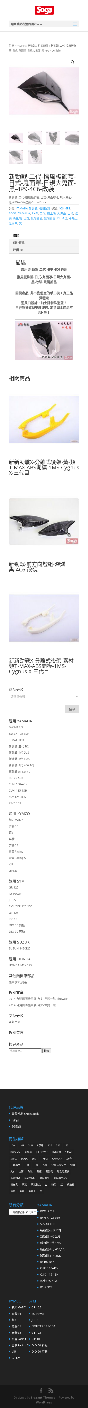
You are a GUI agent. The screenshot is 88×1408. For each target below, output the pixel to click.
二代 (42, 213)
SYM (34, 1158)
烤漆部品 (36, 1184)
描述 (16, 235)
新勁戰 (17, 218)
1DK (12, 1145)
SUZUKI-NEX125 (19, 948)
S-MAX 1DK (16, 740)
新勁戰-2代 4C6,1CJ (21, 765)
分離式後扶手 (58, 1165)
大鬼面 (61, 213)
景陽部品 (36, 218)
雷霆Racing (16, 851)
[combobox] (44, 696)
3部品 (15, 1120)
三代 (26, 1165)
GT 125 (13, 913)
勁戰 (72, 1165)
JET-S (12, 900)
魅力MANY (16, 820)
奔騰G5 (13, 839)
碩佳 (64, 218)
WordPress (44, 1402)
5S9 (58, 1145)
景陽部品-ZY (52, 218)
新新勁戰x (29, 1178)
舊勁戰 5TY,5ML (19, 772)
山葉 (70, 213)
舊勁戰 (70, 1184)
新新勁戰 (15, 1178)
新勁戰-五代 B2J (19, 746)
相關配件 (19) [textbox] (22, 1212)
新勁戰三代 (63, 1171)
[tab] (44, 235)
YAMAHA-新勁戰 (26, 45)
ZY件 (35, 213)
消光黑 (14, 1184)
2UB (30, 1145)
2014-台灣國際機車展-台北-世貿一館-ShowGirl (38, 999)
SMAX (13, 1158)
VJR (11, 864)
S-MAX (68, 1152)
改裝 (30, 1171)
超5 (11, 832)
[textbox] (44, 697)
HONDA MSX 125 (20, 965)
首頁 (11, 45)
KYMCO (56, 1152)
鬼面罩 (13, 223)
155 (66, 1145)
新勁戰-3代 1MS (19, 759)
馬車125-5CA (17, 797)
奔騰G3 (13, 845)
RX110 (13, 919)
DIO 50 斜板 (17, 925)
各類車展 (14, 1022)
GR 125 (13, 887)
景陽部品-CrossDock (25, 1114)
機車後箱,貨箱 (18, 982)
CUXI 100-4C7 (18, 784)
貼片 (12, 1191)
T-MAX (44, 1158)
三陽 (35, 1165)
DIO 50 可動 (17, 931)
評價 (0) (18, 250)
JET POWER (42, 1152)
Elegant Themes (43, 1397)
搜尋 (46, 1051)
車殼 (21, 1191)
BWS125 (15, 1152)
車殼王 (73, 218)
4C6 (61, 208)
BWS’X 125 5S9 (19, 734)
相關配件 (43, 45)
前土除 (51, 213)
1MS (21, 1145)
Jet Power (15, 893)
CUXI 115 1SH (18, 790)
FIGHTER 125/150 (20, 906)
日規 (26, 218)
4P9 (67, 208)
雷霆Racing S (17, 858)
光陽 (44, 1165)
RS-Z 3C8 (15, 803)
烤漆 (24, 1184)
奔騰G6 (13, 826)
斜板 (39, 1171)
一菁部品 (15, 1165)
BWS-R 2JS (16, 727)
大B (12, 1171)
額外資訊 (19, 243)
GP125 (13, 870)
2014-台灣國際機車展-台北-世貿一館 (32, 1005)
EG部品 (16, 1126)
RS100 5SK (16, 778)
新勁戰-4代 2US (19, 752)
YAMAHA (24, 213)
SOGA (13, 213)
